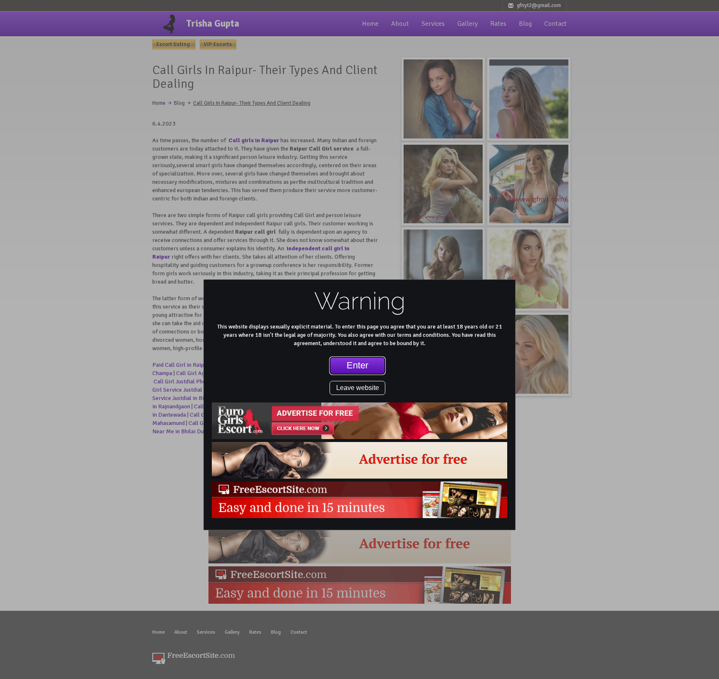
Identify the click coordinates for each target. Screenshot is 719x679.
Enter (357, 365)
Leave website (357, 387)
